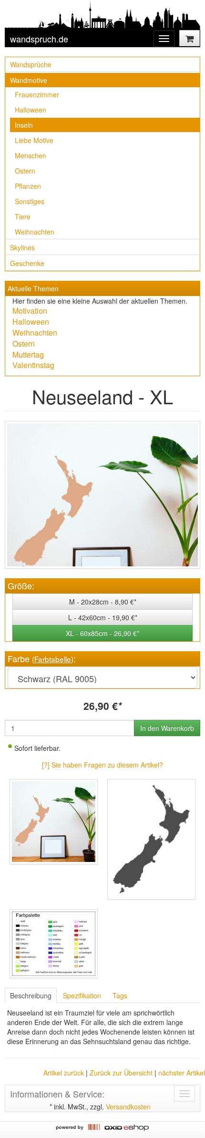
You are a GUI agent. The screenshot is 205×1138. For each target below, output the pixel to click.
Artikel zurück (63, 1072)
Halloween (30, 109)
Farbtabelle (52, 659)
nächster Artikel (181, 1072)
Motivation (29, 310)
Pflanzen (28, 186)
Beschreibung (30, 995)
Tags (120, 995)
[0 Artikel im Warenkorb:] (189, 38)
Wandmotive (28, 80)
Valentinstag (33, 364)
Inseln (24, 125)
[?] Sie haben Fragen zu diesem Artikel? (102, 764)
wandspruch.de (39, 38)
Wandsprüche (30, 64)
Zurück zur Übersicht (121, 1072)
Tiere (23, 216)
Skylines (22, 247)
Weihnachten (34, 231)
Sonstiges (29, 201)
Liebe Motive (34, 140)
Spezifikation (82, 995)
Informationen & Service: (57, 1093)
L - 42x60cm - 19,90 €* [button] (102, 617)
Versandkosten (128, 1106)
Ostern (25, 170)
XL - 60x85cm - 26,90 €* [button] (102, 633)
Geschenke (27, 263)
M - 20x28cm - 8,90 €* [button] (102, 601)
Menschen (30, 155)
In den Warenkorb (167, 728)
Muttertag (28, 354)
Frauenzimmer (37, 94)
